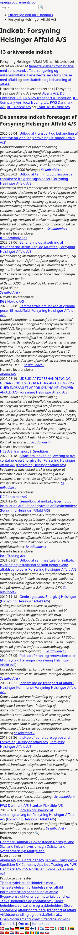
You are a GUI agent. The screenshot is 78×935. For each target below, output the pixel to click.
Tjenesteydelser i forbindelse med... (28, 882)
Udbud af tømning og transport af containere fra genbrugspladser (37, 176)
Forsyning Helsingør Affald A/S (43, 392)
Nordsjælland (63, 842)
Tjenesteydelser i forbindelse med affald (31, 887)
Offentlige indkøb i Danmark (30, 15)
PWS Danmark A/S (14, 805)
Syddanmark (10, 851)
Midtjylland (36, 851)
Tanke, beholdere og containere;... (26, 901)
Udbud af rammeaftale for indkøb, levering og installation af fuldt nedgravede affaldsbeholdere (37, 565)
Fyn (24, 851)
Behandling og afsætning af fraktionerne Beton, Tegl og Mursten (31, 244)
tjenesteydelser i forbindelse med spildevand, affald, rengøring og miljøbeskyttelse (37, 70)
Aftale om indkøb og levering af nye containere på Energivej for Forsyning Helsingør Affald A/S (38, 460)
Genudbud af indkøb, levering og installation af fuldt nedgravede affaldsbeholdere (38, 503)
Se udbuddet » (51, 169)
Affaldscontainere (32, 910)
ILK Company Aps (13, 238)
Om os (23, 923)
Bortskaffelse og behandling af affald (29, 892)
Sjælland (7, 846)
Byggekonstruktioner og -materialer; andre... (35, 896)
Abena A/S (50, 93)
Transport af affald (61, 910)
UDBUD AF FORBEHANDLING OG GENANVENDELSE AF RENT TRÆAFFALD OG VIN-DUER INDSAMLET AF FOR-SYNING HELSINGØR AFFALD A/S (37, 385)
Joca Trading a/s (35, 102)
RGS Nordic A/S (19, 107)
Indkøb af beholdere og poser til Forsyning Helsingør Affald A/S (35, 739)
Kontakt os (40, 923)
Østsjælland (56, 846)
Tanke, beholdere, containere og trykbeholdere (32, 903)
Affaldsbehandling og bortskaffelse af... (31, 914)
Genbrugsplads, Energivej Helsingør (48, 596)
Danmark (8, 842)
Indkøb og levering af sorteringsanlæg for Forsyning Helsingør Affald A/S (37, 814)
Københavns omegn (30, 846)
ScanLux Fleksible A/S (53, 107)
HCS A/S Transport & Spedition (47, 98)
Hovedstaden (42, 842)
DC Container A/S (13, 496)
